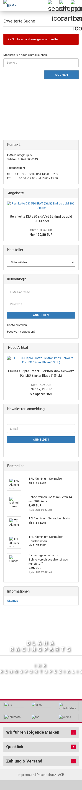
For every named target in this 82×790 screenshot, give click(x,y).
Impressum (26, 775)
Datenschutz (47, 775)
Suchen (61, 74)
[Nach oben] (69, 776)
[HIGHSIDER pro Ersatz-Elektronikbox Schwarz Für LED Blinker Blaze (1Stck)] (41, 360)
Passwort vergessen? (21, 331)
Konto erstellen (17, 325)
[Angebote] (73, 193)
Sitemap (12, 600)
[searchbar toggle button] (53, 5)
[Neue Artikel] (73, 347)
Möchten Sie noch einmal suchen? (26, 55)
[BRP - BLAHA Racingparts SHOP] (9, 5)
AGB (61, 775)
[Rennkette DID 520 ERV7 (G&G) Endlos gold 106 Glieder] (41, 206)
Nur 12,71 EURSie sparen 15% (41, 389)
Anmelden (41, 315)
